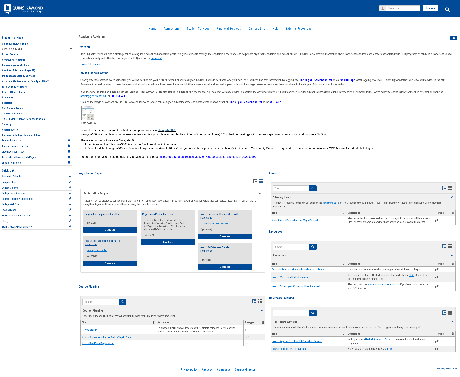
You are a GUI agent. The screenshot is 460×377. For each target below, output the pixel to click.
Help (276, 28)
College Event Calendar (13, 193)
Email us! (156, 58)
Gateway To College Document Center (22, 135)
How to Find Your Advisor (94, 73)
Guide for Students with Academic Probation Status (298, 269)
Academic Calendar (12, 176)
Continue (431, 8)
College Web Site (10, 204)
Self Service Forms (12, 108)
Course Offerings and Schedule (215, 224)
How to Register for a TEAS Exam (289, 349)
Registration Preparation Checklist (102, 214)
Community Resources (14, 59)
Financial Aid (393, 284)
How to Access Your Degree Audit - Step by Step (106, 337)
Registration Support (92, 173)
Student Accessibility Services (18, 75)
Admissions (172, 28)
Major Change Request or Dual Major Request (295, 220)
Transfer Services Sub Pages (16, 146)
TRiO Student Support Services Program (23, 119)
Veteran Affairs (10, 129)
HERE (411, 275)
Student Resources (11, 140)
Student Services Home (15, 43)
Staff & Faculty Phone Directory (18, 226)
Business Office (375, 284)
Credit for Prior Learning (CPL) (18, 70)
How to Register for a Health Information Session (297, 341)
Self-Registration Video (97, 250)
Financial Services (229, 28)
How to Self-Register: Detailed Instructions (215, 249)
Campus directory (246, 369)
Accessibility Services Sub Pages (19, 157)
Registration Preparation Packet (158, 214)
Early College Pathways (14, 86)
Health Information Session (379, 339)
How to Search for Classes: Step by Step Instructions (220, 216)
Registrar (7, 102)
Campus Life (256, 28)
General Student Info (13, 92)
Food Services (9, 210)
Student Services (198, 28)
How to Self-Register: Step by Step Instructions (102, 242)
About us (207, 369)
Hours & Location (90, 64)
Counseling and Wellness (16, 65)
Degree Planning (89, 286)
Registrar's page (331, 202)
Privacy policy (189, 369)
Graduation (8, 97)
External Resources (299, 28)
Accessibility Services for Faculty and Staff (25, 81)
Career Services (11, 54)
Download (121, 229)
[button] (122, 302)
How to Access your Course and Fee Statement (296, 286)
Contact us (224, 369)
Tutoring (7, 124)
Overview (84, 47)
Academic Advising (12, 49)
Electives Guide (89, 330)
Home (152, 28)
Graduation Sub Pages (13, 151)
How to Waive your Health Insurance (290, 277)
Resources (275, 231)
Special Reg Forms (11, 162)
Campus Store (9, 182)
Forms (273, 173)
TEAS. (390, 349)
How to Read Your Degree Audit (98, 343)
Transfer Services (12, 113)
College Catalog (10, 187)
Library (5, 221)
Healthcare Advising (281, 298)
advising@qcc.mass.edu (93, 96)
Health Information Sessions (16, 215)
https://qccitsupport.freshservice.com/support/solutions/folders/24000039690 (208, 156)
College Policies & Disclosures (17, 198)
